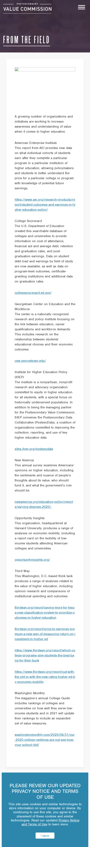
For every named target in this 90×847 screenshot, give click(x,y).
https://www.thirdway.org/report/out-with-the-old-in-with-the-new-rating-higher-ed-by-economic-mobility (45, 677)
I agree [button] (45, 835)
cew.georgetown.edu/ (30, 361)
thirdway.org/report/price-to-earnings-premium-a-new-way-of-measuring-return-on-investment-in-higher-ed (45, 634)
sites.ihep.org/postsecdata (34, 449)
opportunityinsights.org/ (32, 560)
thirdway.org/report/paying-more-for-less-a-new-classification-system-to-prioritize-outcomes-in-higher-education (45, 612)
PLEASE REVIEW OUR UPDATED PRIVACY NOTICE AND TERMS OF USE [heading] (45, 791)
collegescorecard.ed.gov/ (33, 293)
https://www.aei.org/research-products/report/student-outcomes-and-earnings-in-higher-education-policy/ (45, 204)
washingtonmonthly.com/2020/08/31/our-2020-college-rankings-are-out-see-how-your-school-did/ (45, 740)
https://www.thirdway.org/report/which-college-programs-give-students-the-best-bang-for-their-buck (45, 655)
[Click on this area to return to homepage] (27, 8)
